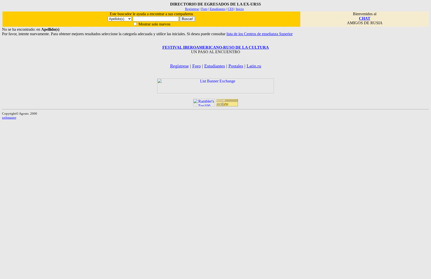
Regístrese (192, 9)
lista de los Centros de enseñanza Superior (259, 34)
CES (231, 9)
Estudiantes (217, 9)
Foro (204, 9)
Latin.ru (254, 65)
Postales (235, 65)
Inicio (240, 9)
